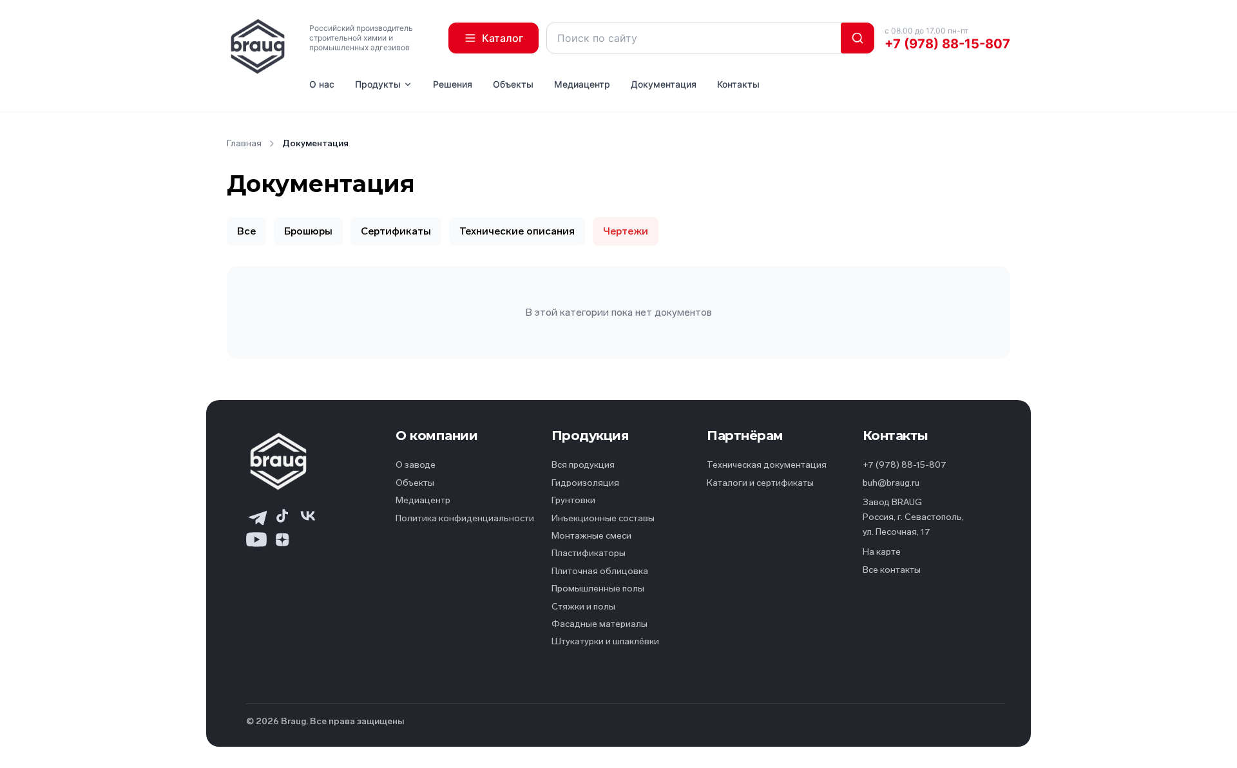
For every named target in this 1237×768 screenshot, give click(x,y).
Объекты (513, 84)
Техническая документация (767, 465)
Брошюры (308, 231)
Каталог (502, 38)
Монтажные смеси (591, 536)
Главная (244, 143)
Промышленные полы (597, 588)
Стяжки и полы (583, 606)
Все (246, 231)
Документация (663, 84)
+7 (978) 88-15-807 (947, 43)
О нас (321, 84)
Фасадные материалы (599, 624)
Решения (452, 84)
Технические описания (517, 231)
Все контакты (892, 570)
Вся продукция (583, 465)
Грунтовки (573, 500)
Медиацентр (582, 84)
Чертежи (625, 231)
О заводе (416, 465)
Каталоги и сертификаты (760, 483)
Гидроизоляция (585, 483)
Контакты (738, 84)
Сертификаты (396, 231)
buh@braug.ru (891, 483)
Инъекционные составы (603, 518)
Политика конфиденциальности (465, 518)
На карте (882, 552)
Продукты (378, 84)
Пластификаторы (588, 553)
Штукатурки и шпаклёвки (605, 641)
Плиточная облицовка (599, 571)
